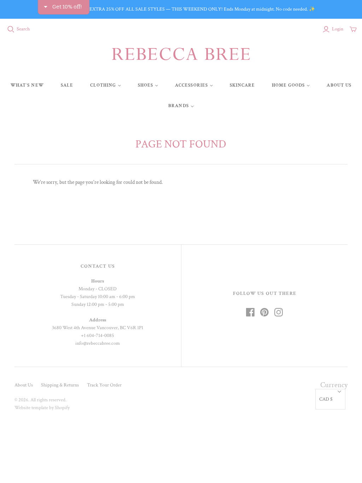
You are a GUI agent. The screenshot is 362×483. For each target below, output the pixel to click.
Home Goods (288, 85)
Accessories (191, 85)
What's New (27, 85)
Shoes (145, 85)
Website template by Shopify (42, 408)
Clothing (103, 85)
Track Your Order (104, 385)
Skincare (242, 85)
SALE (67, 85)
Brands (178, 106)
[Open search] (10, 29)
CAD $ (326, 399)
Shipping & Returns (60, 385)
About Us (339, 85)
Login (337, 29)
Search (23, 29)
